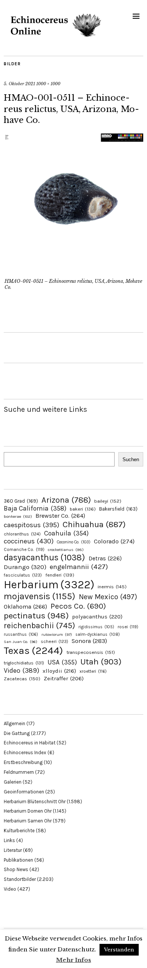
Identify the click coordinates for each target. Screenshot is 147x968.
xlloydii (59, 670)
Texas (33, 650)
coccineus (29, 541)
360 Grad (21, 501)
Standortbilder (20, 879)
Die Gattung (17, 733)
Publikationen (18, 860)
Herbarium (49, 584)
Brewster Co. (60, 515)
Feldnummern (19, 772)
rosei (128, 626)
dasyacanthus (44, 557)
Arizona (66, 500)
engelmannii (79, 567)
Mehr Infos (73, 959)
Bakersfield (118, 509)
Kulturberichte (19, 830)
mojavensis (39, 596)
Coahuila (66, 533)
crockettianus (66, 549)
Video (21, 671)
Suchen (130, 459)
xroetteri (93, 671)
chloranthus (22, 534)
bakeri (83, 509)
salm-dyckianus (97, 634)
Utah (100, 662)
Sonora (89, 640)
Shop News (16, 869)
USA (62, 662)
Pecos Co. (78, 606)
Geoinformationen (24, 792)
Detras (105, 558)
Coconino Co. (73, 542)
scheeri (54, 641)
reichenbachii (39, 625)
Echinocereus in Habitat (29, 743)
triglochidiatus (24, 663)
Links (9, 840)
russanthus (21, 634)
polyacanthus (97, 616)
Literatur (13, 850)
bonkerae (18, 516)
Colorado (114, 541)
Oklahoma (25, 606)
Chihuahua (94, 524)
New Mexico (108, 596)
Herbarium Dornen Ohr (28, 811)
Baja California (35, 508)
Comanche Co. (24, 549)
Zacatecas (22, 678)
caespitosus (31, 525)
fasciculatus (23, 575)
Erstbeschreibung (23, 762)
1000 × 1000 (48, 83)
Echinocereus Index (25, 752)
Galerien (12, 782)
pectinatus (36, 616)
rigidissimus (96, 626)
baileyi (107, 501)
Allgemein (14, 723)
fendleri (59, 575)
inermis (112, 586)
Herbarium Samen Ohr (28, 821)
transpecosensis (90, 652)
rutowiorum (56, 634)
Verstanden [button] (119, 950)
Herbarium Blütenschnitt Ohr (35, 801)
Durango (25, 567)
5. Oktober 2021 (19, 83)
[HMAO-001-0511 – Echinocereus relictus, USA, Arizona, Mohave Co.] (73, 271)
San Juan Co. (20, 641)
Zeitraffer (64, 678)
